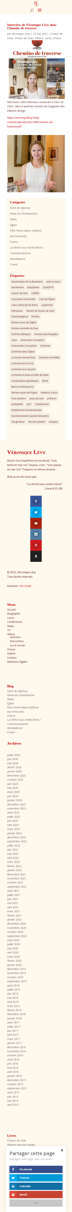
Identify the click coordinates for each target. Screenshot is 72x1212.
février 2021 (14, 915)
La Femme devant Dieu (23, 357)
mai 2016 (12, 1067)
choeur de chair (19, 293)
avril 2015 (13, 1104)
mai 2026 (12, 763)
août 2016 (13, 1059)
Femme (35, 316)
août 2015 (13, 1092)
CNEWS (35, 293)
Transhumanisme (20, 253)
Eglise (13, 225)
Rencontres (17, 641)
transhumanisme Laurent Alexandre (30, 415)
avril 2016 (13, 1072)
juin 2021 (12, 899)
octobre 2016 (15, 1055)
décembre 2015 (16, 1080)
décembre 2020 (16, 923)
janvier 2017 (14, 1043)
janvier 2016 (14, 1076)
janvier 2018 (14, 1018)
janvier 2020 (14, 965)
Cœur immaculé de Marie (24, 305)
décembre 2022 (16, 837)
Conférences (14, 622)
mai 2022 (12, 854)
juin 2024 (12, 796)
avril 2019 (13, 1002)
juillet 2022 (13, 845)
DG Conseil (25, 586)
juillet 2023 (13, 816)
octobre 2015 (15, 1084)
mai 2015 (12, 1100)
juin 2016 (12, 1063)
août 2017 (13, 1022)
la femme (45, 345)
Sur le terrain (17, 645)
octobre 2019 (15, 977)
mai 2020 (12, 948)
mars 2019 (13, 1006)
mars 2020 (13, 956)
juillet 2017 (13, 1026)
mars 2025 (13, 792)
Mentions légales (17, 661)
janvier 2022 (14, 870)
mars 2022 (13, 862)
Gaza (14, 340)
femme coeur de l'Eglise (23, 322)
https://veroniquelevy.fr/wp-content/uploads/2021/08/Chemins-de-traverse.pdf (30, 122)
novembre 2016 (16, 1051)
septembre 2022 (17, 841)
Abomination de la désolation (27, 281)
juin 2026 (12, 759)
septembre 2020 (17, 936)
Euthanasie (17, 310)
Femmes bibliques (21, 334)
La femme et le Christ (22, 363)
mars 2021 (13, 911)
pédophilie (17, 404)
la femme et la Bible (49, 357)
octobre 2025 (15, 779)
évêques (53, 421)
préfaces (51, 398)
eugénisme (47, 305)
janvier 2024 (14, 800)
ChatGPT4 (48, 287)
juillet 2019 (13, 989)
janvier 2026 (14, 771)
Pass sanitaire (18, 398)
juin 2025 (12, 784)
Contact (12, 657)
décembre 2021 (16, 874)
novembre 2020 (16, 928)
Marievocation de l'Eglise (24, 392)
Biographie (13, 613)
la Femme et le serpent (23, 369)
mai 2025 (12, 788)
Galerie (11, 653)
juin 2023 (12, 820)
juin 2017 (12, 1030)
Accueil (11, 609)
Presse (57, 38)
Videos (11, 634)
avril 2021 (13, 907)
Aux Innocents (18, 236)
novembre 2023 (16, 808)
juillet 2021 (13, 895)
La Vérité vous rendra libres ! (27, 247)
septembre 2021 (17, 886)
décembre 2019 (16, 969)
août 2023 (13, 812)
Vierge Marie (18, 421)
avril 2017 (13, 1034)
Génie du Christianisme (23, 213)
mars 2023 (13, 829)
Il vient (14, 264)
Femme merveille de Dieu (24, 328)
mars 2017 (13, 1039)
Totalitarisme (42, 404)
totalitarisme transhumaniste (26, 410)
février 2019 (14, 1010)
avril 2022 (13, 858)
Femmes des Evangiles (46, 334)
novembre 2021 (16, 878)
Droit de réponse (20, 208)
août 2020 (13, 940)
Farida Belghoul (19, 316)
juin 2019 (12, 993)
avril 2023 (13, 825)
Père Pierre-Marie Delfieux (26, 230)
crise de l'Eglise (47, 299)
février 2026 (14, 767)
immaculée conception (32, 340)
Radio (10, 626)
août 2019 (13, 985)
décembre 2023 (16, 804)
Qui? (29, 404)
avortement (17, 287)
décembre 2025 (16, 775)
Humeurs (15, 637)
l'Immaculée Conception (24, 345)
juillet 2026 (13, 755)
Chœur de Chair (24, 38)
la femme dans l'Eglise (23, 351)
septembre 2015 (17, 1088)
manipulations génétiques (25, 380)
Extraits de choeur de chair (40, 310)
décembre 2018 (16, 1014)
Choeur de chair (16, 1140)
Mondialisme (17, 259)
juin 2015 (12, 1096)
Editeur (39, 38)
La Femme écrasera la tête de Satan (30, 375)
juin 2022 (12, 849)
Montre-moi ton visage (21, 1144)
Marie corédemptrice (22, 386)
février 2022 (14, 866)
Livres (48, 38)
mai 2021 (12, 903)
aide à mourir (53, 281)
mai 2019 (12, 998)
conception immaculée (23, 299)
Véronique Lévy (21, 33)
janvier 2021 (14, 919)
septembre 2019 (17, 981)
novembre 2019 (16, 973)
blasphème (33, 287)
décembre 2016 (16, 1047)
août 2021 (13, 890)
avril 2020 (13, 952)
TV (8, 630)
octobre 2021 (15, 882)
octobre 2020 (15, 932)
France (14, 242)
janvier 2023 (14, 833)
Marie (13, 219)
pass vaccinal (36, 398)
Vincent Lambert (36, 421)
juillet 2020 (13, 944)
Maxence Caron (49, 392)
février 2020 (14, 960)
